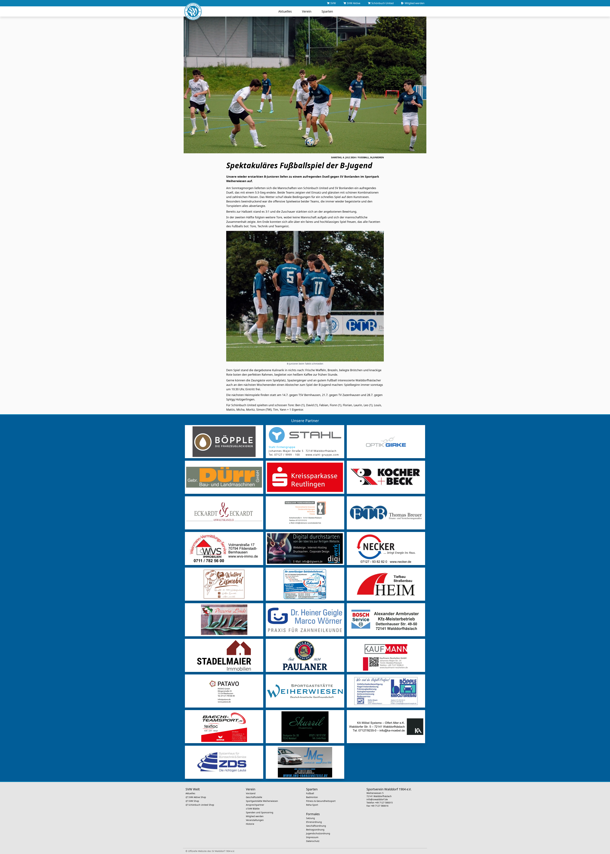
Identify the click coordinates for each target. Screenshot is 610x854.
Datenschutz (312, 841)
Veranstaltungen (255, 820)
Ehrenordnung (314, 821)
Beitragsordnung (315, 829)
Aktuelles (190, 793)
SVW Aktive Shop (197, 797)
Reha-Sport (312, 804)
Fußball (310, 793)
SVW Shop (193, 800)
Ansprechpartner (255, 804)
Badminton (312, 797)
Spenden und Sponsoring (259, 812)
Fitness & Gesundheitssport (321, 800)
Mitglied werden (255, 816)
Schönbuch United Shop (201, 804)
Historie (250, 823)
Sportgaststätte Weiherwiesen (262, 800)
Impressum (312, 837)
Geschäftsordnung (316, 825)
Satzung (310, 818)
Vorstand (250, 793)
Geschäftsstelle (254, 797)
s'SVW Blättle (253, 808)
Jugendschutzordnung (318, 833)
